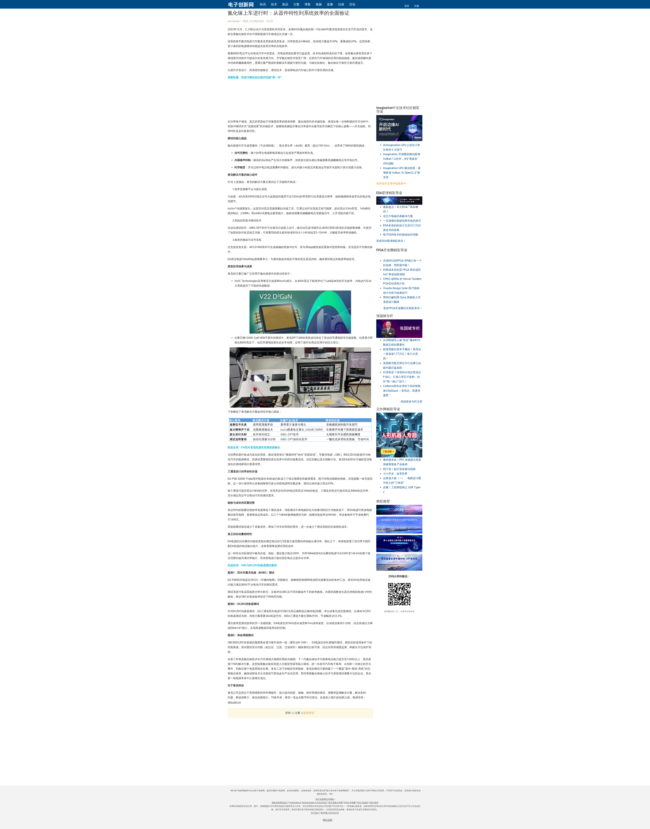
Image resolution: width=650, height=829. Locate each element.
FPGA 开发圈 (350, 802)
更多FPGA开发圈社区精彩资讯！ (402, 308)
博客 (308, 4)
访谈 (341, 4)
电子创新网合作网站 (325, 799)
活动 (352, 4)
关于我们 (315, 813)
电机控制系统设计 (280, 802)
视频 (319, 4)
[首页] (243, 4)
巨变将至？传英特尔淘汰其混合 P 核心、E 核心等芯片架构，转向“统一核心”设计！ (402, 377)
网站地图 (327, 820)
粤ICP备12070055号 (330, 813)
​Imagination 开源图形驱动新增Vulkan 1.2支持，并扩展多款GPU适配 (401, 159)
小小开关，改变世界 (395, 473)
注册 (416, 6)
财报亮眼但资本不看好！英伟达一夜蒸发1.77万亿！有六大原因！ (402, 354)
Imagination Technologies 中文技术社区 (308, 802)
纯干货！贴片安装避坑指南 (399, 468)
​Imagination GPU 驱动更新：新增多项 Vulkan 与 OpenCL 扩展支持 (402, 172)
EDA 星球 (374, 802)
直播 (330, 4)
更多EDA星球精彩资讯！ (391, 240)
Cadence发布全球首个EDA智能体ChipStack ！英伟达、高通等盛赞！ (401, 390)
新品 (285, 4)
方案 (296, 4)
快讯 (263, 4)
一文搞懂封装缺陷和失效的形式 (402, 220)
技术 (274, 4)
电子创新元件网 (335, 802)
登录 (406, 6)
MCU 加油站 (362, 802)
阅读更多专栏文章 (411, 401)
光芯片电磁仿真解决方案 (398, 216)
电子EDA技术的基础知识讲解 (400, 234)
